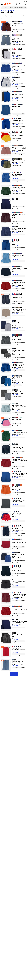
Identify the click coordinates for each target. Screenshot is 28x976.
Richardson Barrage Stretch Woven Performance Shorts (19, 446)
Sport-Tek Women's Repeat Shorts (18, 351)
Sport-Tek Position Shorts (18, 554)
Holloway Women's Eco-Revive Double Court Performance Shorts (19, 270)
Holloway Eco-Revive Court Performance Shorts (18, 201)
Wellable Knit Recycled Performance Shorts (17, 662)
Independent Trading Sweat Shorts (19, 51)
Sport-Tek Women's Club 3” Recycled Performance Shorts (19, 608)
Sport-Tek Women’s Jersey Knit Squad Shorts (19, 65)
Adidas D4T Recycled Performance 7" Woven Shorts (19, 242)
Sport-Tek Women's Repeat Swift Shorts (18, 283)
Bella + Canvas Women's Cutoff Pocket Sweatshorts (19, 310)
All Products (3, 10)
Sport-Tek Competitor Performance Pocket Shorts (18, 107)
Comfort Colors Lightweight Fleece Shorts (18, 37)
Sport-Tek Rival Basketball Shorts (18, 256)
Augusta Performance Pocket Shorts (19, 79)
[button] (10, 22)
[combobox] (14, 7)
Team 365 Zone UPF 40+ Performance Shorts (17, 296)
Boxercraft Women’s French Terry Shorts (18, 582)
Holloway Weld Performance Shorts (19, 378)
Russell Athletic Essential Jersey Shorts (19, 323)
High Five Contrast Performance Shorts (17, 514)
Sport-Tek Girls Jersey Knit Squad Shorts (18, 337)
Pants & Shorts (10, 10)
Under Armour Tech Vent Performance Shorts (18, 121)
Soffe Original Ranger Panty (18, 160)
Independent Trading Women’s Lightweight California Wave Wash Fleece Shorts (19, 148)
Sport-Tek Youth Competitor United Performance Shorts (19, 595)
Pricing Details (15, 28)
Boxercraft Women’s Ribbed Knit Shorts (19, 229)
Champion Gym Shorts (17, 23)
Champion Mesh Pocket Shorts (19, 432)
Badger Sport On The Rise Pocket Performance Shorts (18, 568)
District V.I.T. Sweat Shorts (18, 634)
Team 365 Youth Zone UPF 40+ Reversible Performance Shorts (19, 528)
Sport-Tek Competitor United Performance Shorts (19, 175)
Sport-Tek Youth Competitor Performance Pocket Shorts (19, 365)
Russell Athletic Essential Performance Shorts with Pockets (18, 94)
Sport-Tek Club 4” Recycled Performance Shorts (18, 188)
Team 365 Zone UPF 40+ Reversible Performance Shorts (19, 649)
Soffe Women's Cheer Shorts (19, 134)
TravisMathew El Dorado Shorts (19, 391)
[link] (7, 4)
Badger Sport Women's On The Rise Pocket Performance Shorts (19, 474)
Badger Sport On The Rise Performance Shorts (18, 501)
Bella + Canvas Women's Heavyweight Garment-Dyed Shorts (19, 406)
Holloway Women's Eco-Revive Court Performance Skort (19, 622)
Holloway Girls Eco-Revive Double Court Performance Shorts (18, 542)
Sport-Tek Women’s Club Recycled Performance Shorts (19, 460)
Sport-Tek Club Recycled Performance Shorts (18, 487)
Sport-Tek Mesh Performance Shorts (19, 215)
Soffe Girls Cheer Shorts (17, 419)
